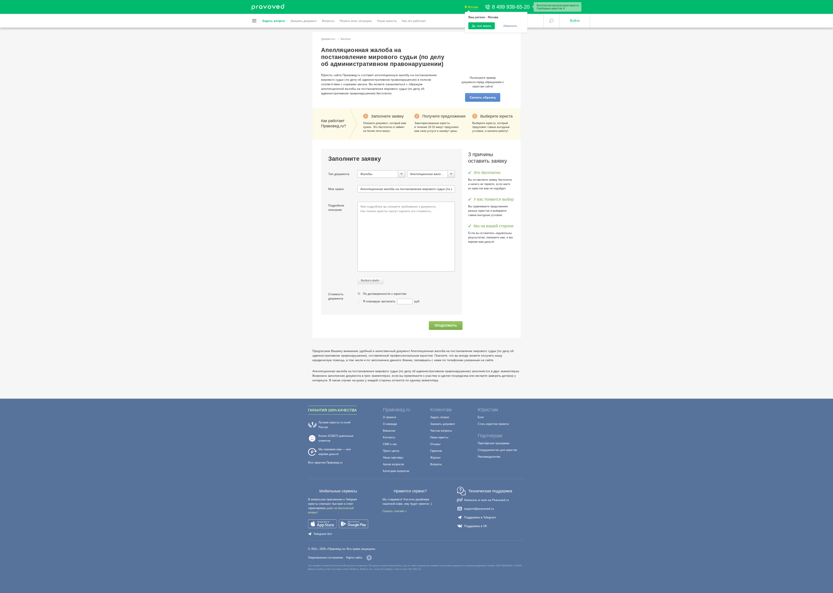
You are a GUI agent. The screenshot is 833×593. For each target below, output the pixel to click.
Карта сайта (354, 557)
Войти (575, 21)
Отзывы (435, 444)
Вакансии (389, 430)
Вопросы (436, 464)
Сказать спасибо (393, 511)
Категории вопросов (396, 471)
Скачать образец (483, 97)
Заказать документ (442, 424)
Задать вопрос (439, 417)
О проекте (389, 417)
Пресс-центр (391, 450)
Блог (481, 417)
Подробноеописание (336, 207)
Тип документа (338, 174)
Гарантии (436, 450)
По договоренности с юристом (384, 293)
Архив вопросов (393, 464)
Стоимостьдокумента (335, 296)
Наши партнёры (393, 457)
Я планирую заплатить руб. (391, 301)
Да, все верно (481, 26)
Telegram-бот (322, 534)
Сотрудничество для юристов (497, 450)
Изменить (510, 26)
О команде (390, 424)
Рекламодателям (489, 456)
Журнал (435, 457)
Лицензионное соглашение (325, 557)
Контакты (389, 437)
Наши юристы (439, 437)
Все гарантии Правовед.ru (325, 462)
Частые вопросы (441, 430)
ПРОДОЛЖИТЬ (446, 325)
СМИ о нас (390, 444)
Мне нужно (336, 189)
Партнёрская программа (493, 443)
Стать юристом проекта (493, 424)
